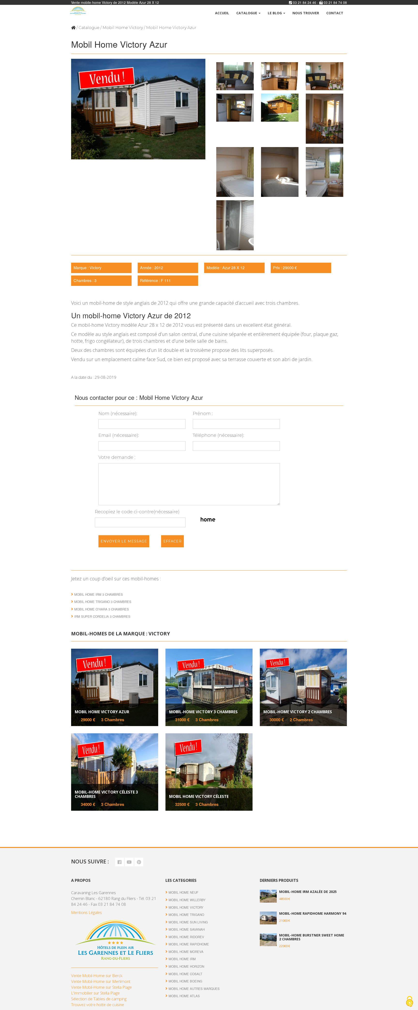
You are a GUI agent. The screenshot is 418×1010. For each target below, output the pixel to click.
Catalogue (247, 13)
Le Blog (275, 13)
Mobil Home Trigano (186, 914)
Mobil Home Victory (123, 27)
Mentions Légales (86, 912)
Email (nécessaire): (118, 435)
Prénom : (203, 413)
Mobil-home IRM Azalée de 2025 (308, 891)
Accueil (222, 13)
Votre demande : (116, 457)
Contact (334, 13)
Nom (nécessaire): (117, 413)
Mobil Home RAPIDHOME (189, 944)
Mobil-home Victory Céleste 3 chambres (106, 794)
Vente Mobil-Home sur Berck (96, 975)
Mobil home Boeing (185, 981)
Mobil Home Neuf (183, 892)
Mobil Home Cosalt (185, 974)
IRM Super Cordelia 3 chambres (102, 616)
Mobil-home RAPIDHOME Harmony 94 (312, 913)
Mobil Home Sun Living (188, 922)
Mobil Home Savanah (187, 929)
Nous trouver (305, 13)
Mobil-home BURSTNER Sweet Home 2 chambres (311, 937)
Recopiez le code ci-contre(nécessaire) (137, 511)
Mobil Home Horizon (186, 966)
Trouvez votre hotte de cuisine (97, 1004)
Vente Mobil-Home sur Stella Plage (101, 987)
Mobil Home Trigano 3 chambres (102, 601)
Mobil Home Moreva (186, 951)
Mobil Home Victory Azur (102, 711)
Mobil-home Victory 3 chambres (203, 711)
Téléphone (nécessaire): (218, 435)
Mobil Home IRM (182, 959)
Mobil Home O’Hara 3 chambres (101, 609)
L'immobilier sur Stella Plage (95, 993)
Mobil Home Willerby (187, 900)
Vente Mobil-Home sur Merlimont (100, 981)
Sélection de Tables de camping (99, 999)
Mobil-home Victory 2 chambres (297, 711)
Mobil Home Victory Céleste (199, 796)
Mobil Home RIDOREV (186, 937)
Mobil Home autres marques (194, 988)
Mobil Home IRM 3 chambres (98, 594)
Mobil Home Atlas (184, 996)
